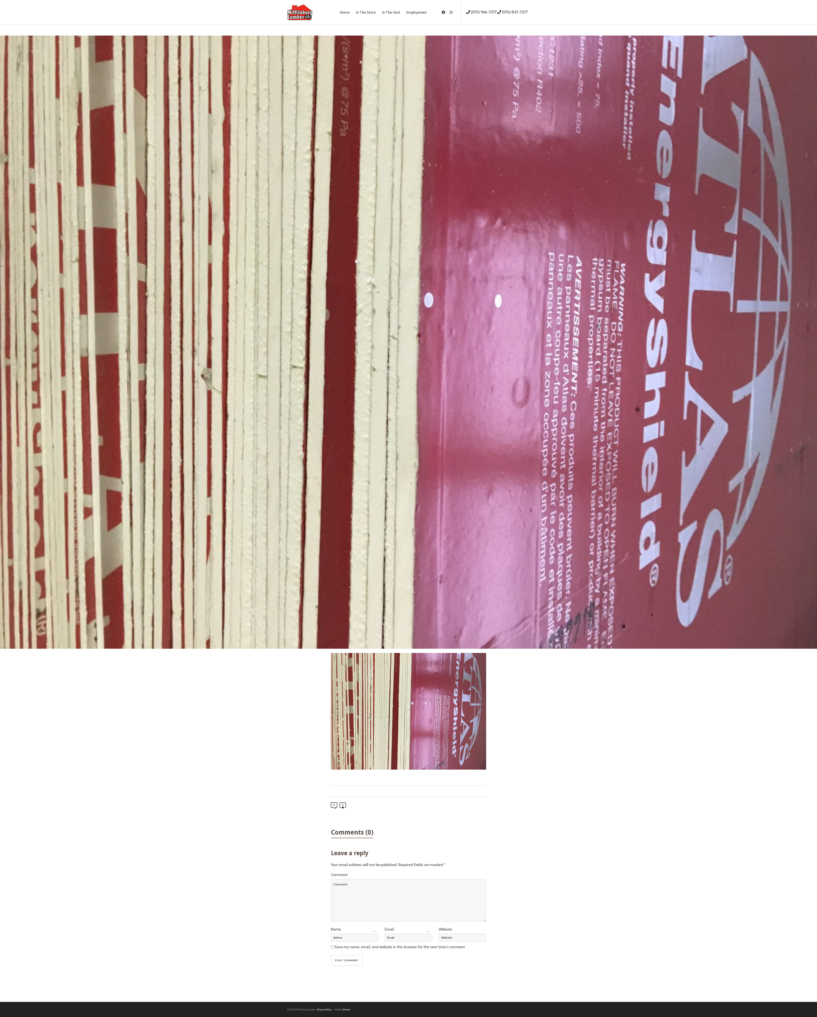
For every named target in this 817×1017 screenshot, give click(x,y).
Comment (339, 874)
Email (389, 929)
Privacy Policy (324, 1009)
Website (445, 929)
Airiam (346, 1009)
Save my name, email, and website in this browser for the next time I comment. (400, 947)
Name (336, 929)
